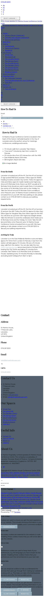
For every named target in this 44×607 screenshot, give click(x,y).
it (3, 14)
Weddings (8, 50)
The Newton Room (12, 70)
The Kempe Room (11, 61)
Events (5, 44)
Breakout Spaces (11, 72)
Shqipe (40, 504)
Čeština (34, 497)
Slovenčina (13, 506)
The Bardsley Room (12, 65)
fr (3, 12)
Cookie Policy (35, 475)
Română (22, 504)
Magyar (3, 499)
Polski (3, 504)
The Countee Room (12, 59)
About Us (6, 85)
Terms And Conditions (8, 477)
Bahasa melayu (6, 497)
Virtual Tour (9, 55)
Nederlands (5, 501)
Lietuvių (23, 495)
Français (22, 493)
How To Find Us (10, 89)
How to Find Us (8, 438)
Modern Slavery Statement (14, 35)
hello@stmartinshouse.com (10, 360)
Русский (16, 504)
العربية (7, 495)
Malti (14, 497)
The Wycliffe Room (12, 63)
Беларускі (28, 497)
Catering (6, 443)
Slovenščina (5, 506)
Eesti (2, 495)
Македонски (37, 495)
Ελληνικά (38, 493)
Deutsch (4, 493)
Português (39, 501)
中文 (19, 506)
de (4, 5)
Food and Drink (8, 76)
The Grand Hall (10, 57)
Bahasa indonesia (19, 499)
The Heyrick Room (11, 67)
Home (5, 33)
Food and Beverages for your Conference (19, 80)
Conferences (9, 46)
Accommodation (9, 74)
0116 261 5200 (6, 2)
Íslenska (33, 499)
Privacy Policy (23, 477)
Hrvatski (9, 499)
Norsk (38, 499)
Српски (35, 504)
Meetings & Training (12, 48)
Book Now (6, 42)
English (10, 493)
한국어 (33, 501)
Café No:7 (8, 82)
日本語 (28, 501)
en (4, 7)
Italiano (27, 493)
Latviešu (29, 495)
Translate (17, 512)
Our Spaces (7, 52)
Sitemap (26, 475)
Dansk (33, 493)
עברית (27, 499)
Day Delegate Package (13, 78)
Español (16, 493)
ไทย (16, 501)
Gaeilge (17, 495)
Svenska (29, 504)
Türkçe (11, 501)
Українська (21, 501)
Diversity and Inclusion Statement (17, 37)
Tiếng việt (8, 504)
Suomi (11, 495)
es (4, 10)
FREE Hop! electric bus (9, 247)
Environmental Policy (12, 40)
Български (20, 497)
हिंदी (39, 497)
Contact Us (7, 87)
